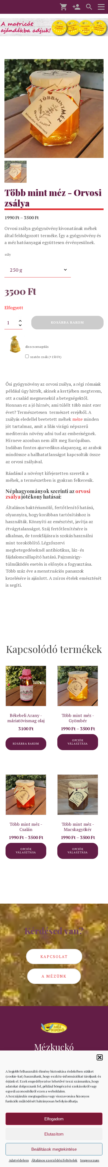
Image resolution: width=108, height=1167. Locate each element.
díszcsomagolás (37, 347)
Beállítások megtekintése (54, 1149)
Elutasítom (54, 1134)
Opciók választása (78, 742)
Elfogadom (54, 1118)
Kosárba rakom (67, 322)
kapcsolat (54, 956)
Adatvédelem (19, 1160)
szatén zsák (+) (45, 357)
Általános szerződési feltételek (54, 1160)
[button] (99, 1057)
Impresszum (89, 1160)
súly (8, 254)
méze (77, 419)
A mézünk (54, 976)
